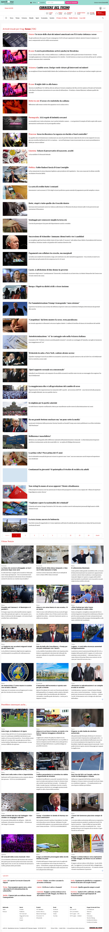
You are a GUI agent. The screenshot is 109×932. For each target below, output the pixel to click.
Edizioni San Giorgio (41, 914)
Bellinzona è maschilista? (40, 436)
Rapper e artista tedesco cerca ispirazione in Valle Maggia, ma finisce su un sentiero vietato (51, 893)
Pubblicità (22, 911)
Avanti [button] (97, 535)
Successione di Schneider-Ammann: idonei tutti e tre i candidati (56, 236)
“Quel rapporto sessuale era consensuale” (47, 369)
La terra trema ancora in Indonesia (44, 519)
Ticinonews (89, 916)
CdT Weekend (39, 909)
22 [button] (70, 535)
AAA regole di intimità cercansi (48, 117)
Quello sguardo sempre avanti (85, 887)
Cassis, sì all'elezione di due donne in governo (48, 270)
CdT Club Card (23, 914)
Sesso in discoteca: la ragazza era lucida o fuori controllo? (58, 134)
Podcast (5, 911)
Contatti (22, 909)
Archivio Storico (40, 911)
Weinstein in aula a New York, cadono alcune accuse (51, 353)
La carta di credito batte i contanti (43, 186)
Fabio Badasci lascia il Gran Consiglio (49, 167)
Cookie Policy (62, 928)
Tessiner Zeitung (91, 918)
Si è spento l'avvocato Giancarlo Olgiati (16, 881)
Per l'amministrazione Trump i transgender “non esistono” (54, 303)
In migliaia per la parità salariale (43, 403)
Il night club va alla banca (43, 84)
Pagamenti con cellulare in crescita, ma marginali (50, 253)
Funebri (21, 920)
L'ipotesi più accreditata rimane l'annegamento (17, 896)
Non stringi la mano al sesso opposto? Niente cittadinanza (54, 486)
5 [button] (52, 535)
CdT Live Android (74, 911)
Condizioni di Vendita (92, 922)
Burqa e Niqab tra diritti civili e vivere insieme (49, 286)
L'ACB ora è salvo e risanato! (49, 887)
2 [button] (25, 535)
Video (4, 909)
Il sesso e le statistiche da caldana (49, 101)
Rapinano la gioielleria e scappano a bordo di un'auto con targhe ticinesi (86, 881)
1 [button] (16, 535)
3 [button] (34, 535)
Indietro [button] (7, 535)
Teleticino (89, 911)
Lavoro (21, 918)
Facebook (55, 909)
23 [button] (79, 535)
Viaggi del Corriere (24, 916)
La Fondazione (90, 909)
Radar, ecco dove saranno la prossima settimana (50, 881)
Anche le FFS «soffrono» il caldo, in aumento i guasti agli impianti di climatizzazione (86, 893)
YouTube (55, 916)
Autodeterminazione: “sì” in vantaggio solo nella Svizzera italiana (57, 336)
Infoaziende (39, 918)
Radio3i (89, 914)
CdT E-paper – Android (75, 916)
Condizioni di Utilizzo (92, 920)
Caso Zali (82, 18)
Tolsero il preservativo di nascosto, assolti (51, 151)
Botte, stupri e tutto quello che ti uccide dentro (49, 203)
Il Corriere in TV (40, 916)
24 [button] (88, 535)
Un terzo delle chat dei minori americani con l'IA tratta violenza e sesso (62, 34)
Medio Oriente (73, 18)
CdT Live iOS (73, 909)
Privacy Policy (54, 928)
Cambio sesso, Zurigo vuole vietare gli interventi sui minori (58, 67)
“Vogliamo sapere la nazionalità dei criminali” (49, 503)
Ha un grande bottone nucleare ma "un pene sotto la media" (54, 419)
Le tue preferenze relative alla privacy (76, 928)
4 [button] (43, 535)
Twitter (55, 914)
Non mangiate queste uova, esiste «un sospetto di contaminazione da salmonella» (17, 889)
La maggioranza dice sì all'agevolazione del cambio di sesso (54, 386)
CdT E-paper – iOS (74, 914)
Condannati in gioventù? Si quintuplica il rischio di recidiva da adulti (59, 469)
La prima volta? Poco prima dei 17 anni (46, 453)
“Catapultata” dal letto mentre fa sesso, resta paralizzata (53, 320)
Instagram (55, 911)
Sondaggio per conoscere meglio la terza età (48, 220)
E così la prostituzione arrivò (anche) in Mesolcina (54, 51)
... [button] (61, 535)
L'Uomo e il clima (61, 18)
